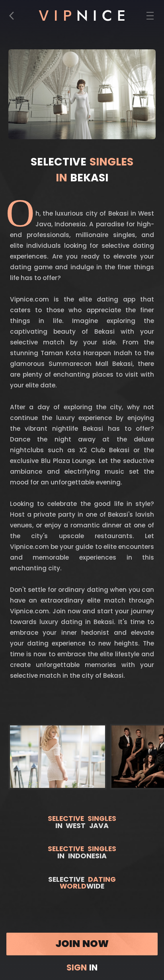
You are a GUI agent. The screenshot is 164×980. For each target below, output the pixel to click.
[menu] (150, 17)
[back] (14, 17)
